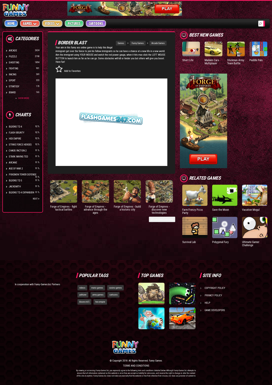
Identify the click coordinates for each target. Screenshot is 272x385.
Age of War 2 (16, 168)
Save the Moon (220, 209)
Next (35, 198)
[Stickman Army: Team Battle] (236, 49)
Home (11, 23)
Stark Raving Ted (18, 156)
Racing (12, 74)
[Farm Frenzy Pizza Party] (194, 195)
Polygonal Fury (220, 242)
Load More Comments (163, 219)
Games (121, 43)
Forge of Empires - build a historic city (127, 208)
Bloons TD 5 (15, 180)
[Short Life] (191, 49)
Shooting (14, 62)
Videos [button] (50, 23)
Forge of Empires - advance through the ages (95, 209)
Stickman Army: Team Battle (236, 61)
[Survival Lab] (194, 227)
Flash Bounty (16, 132)
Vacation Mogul (251, 209)
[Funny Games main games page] (184, 347)
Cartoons (96, 23)
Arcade (13, 50)
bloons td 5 (84, 302)
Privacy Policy (213, 295)
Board (12, 92)
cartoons (113, 294)
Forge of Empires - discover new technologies (159, 209)
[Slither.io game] (182, 293)
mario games (97, 288)
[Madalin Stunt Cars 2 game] (182, 318)
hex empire (100, 302)
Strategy (14, 86)
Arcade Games (158, 43)
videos (82, 288)
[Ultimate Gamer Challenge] (254, 227)
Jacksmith (15, 186)
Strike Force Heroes (20, 144)
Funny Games (138, 43)
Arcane (13, 162)
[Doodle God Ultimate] (151, 318)
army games (97, 294)
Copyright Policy (215, 288)
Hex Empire (15, 138)
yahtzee (82, 294)
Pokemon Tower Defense (22, 174)
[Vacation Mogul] (254, 195)
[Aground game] (151, 293)
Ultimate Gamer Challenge (250, 243)
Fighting (13, 68)
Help (207, 302)
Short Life (187, 60)
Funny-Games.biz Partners (47, 284)
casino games (115, 288)
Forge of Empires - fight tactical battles (63, 208)
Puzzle (13, 56)
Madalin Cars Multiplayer (212, 61)
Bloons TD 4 (15, 126)
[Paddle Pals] (258, 49)
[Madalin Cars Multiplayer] (213, 49)
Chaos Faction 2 (18, 150)
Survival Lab (189, 242)
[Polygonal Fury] (224, 227)
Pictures (74, 23)
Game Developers (215, 310)
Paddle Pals (256, 60)
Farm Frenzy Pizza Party (192, 211)
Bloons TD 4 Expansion (21, 192)
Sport (12, 80)
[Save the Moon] (224, 195)
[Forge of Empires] (63, 191)
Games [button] (27, 23)
